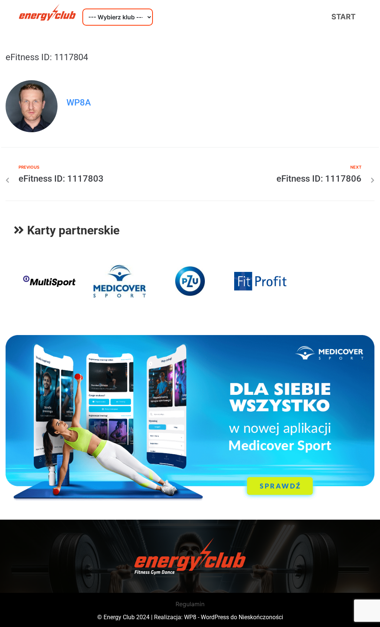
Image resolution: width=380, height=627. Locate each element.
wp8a (78, 102)
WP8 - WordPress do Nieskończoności (233, 617)
